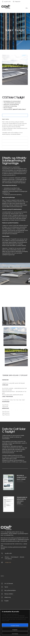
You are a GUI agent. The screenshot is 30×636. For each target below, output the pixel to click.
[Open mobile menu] (27, 8)
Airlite (20, 109)
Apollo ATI (15, 109)
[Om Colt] (15, 583)
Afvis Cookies (15, 633)
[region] (15, 622)
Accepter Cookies (15, 625)
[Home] (5, 8)
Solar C (24, 109)
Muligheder (15, 629)
